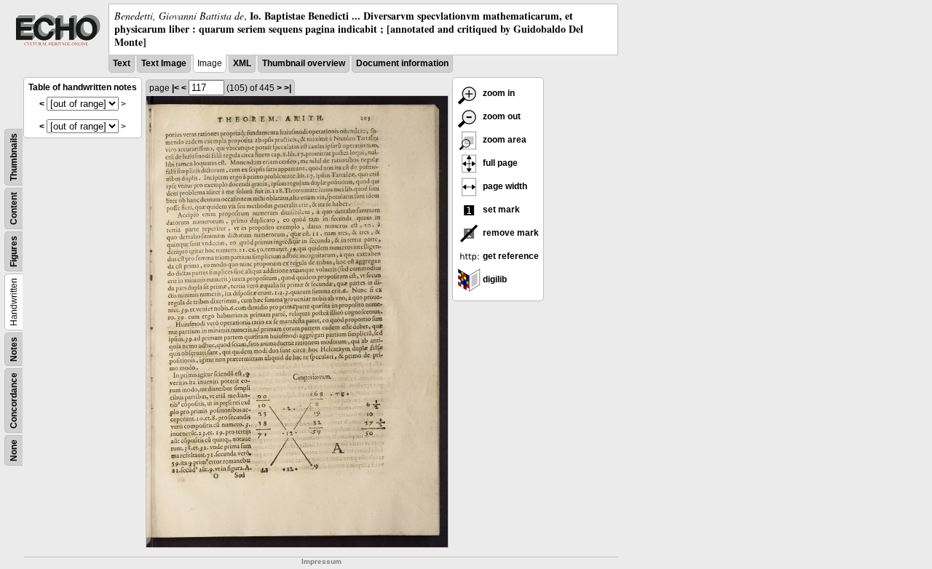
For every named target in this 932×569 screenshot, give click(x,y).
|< (175, 88)
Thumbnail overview (303, 63)
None (14, 450)
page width (504, 186)
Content (14, 208)
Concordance (14, 401)
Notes (14, 349)
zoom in (498, 93)
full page (499, 163)
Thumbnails (14, 157)
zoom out (501, 116)
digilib (494, 279)
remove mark (510, 233)
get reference (510, 256)
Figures (14, 251)
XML (242, 63)
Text (121, 63)
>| (287, 88)
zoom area (503, 140)
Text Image (163, 63)
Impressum (321, 561)
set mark (500, 209)
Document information (402, 63)
